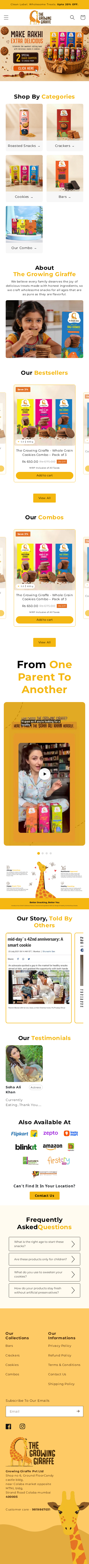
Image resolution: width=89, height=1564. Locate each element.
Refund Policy (59, 1355)
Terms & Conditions (64, 1365)
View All (44, 498)
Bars (9, 1346)
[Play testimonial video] (45, 774)
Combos (12, 1374)
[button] (6, 17)
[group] (44, 56)
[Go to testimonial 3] (47, 853)
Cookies (12, 1365)
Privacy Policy (59, 1346)
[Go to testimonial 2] (43, 853)
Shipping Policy (61, 1384)
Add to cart (45, 475)
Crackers (12, 1355)
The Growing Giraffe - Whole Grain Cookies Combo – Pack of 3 (44, 453)
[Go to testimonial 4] (51, 853)
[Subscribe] (78, 1411)
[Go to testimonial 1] (38, 853)
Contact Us (44, 1195)
